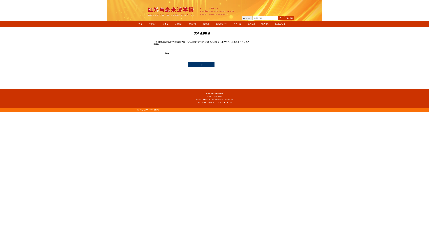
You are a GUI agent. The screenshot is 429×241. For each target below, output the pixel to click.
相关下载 (237, 24)
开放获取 (206, 24)
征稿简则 (178, 24)
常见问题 (265, 24)
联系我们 (251, 24)
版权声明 (192, 24)
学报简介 (152, 24)
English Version (280, 24)
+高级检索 (289, 18)
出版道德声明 (221, 24)
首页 (140, 24)
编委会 (165, 24)
